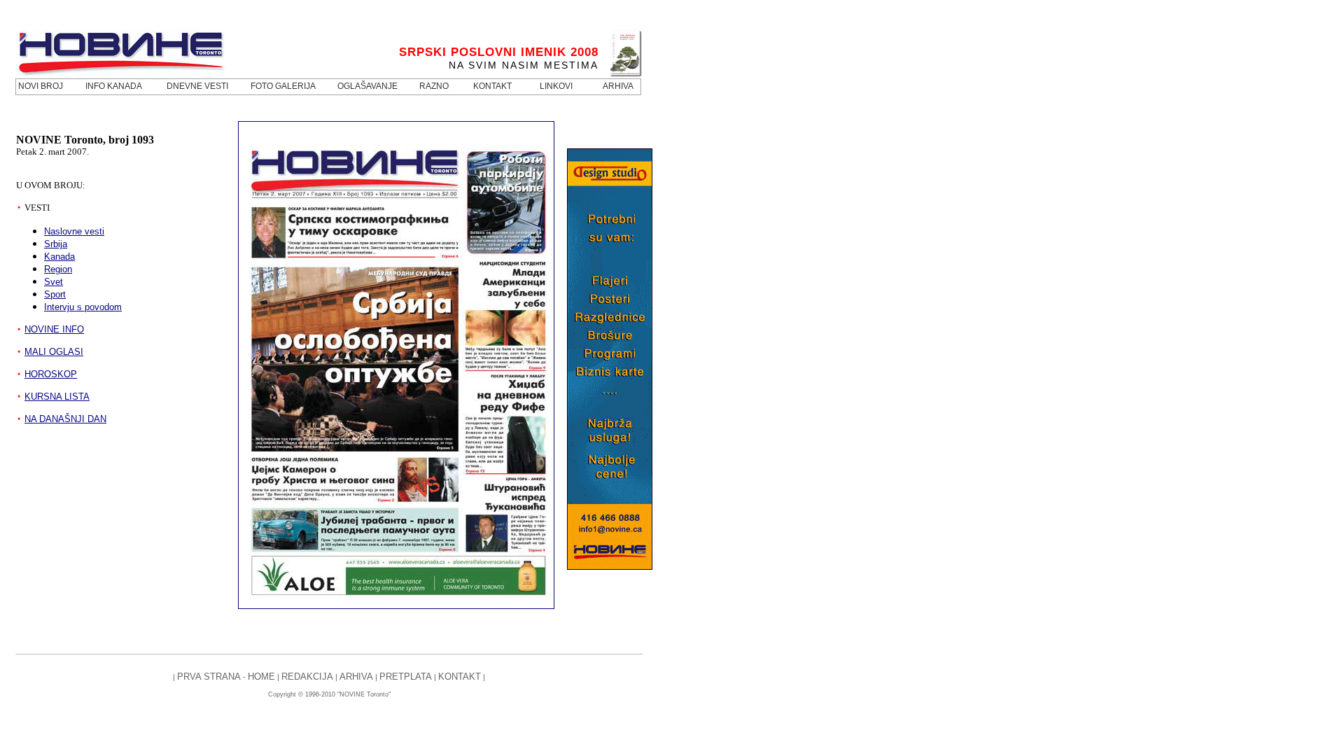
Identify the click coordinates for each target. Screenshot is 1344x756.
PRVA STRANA (209, 676)
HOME (261, 676)
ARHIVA (357, 676)
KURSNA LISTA (57, 396)
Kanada (59, 256)
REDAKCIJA (307, 676)
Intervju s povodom (83, 307)
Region (58, 269)
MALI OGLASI (53, 351)
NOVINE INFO (54, 329)
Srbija (55, 244)
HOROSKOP (50, 374)
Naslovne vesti (74, 231)
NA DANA (65, 419)
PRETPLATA (405, 676)
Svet (53, 281)
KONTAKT (459, 676)
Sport (55, 294)
